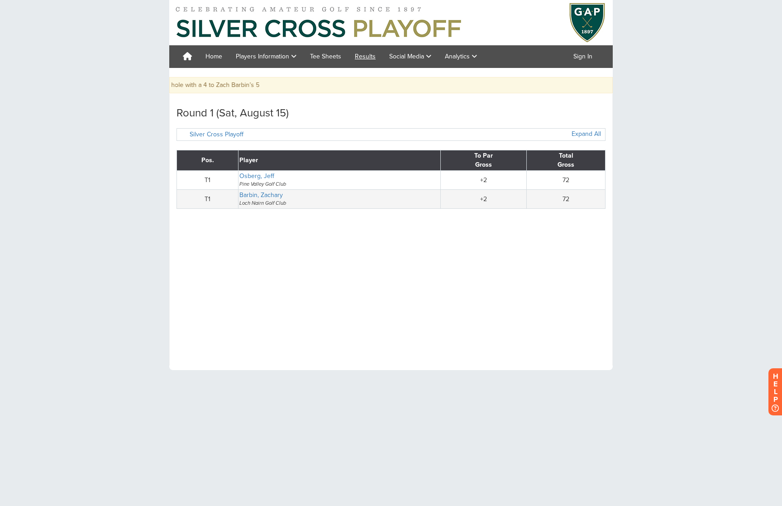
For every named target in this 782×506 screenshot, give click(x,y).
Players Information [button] (263, 56)
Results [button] (365, 56)
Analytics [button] (458, 56)
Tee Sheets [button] (325, 56)
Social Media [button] (407, 56)
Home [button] (213, 56)
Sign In (582, 56)
